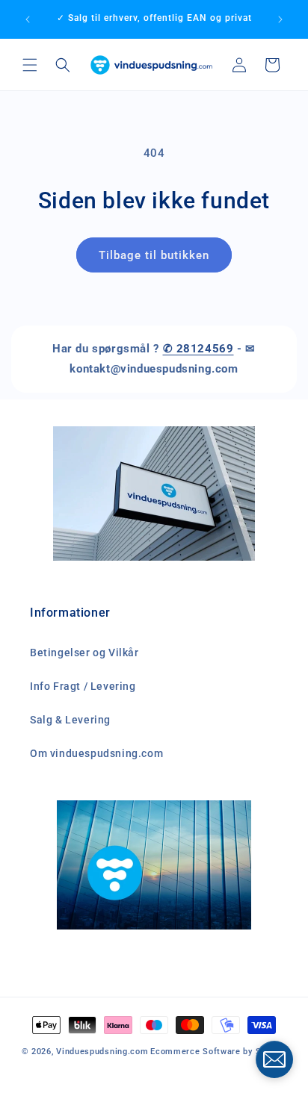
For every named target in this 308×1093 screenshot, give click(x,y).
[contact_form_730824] (274, 1059)
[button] (29, 65)
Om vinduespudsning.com (96, 753)
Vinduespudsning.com (102, 1051)
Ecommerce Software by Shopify (218, 1051)
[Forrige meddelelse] (27, 19)
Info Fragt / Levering (83, 686)
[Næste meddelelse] (280, 19)
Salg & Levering (70, 720)
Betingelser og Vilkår (84, 652)
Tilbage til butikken (154, 255)
